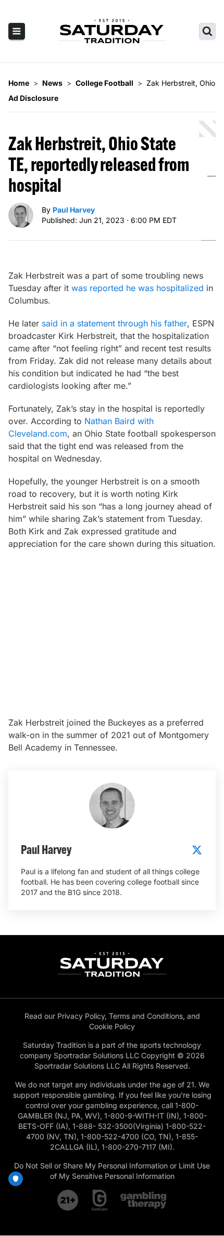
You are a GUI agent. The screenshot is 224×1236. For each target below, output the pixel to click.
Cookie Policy (112, 1026)
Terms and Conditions (146, 1015)
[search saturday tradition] (207, 31)
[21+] (68, 1200)
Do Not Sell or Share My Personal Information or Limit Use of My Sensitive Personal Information (112, 1170)
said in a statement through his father (114, 323)
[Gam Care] (100, 1200)
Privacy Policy (81, 1015)
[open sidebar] (16, 31)
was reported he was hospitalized (137, 288)
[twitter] (197, 850)
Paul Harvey (74, 209)
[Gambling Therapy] (143, 1200)
